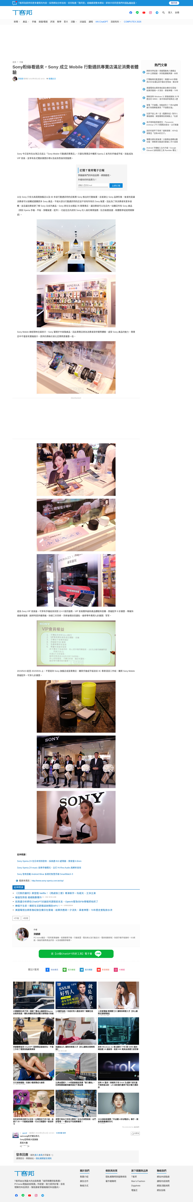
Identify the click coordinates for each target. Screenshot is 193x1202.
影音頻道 (105, 970)
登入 (170, 12)
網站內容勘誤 (163, 1177)
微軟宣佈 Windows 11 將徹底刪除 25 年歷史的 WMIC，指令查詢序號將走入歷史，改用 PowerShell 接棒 (163, 99)
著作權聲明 (111, 1181)
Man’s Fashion (138, 1181)
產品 (25, 22)
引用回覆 (59, 1133)
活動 (73, 22)
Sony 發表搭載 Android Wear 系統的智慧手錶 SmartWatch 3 (45, 874)
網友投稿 (161, 1190)
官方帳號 (71, 970)
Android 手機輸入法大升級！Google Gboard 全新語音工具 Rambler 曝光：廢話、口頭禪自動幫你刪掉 (162, 150)
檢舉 (64, 1133)
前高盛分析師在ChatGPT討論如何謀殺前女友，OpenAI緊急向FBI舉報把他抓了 (56, 901)
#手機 (16, 918)
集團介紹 (84, 1177)
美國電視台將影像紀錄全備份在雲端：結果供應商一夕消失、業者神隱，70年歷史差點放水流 (63, 910)
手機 (34, 22)
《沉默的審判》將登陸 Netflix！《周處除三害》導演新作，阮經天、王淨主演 (55, 893)
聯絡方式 (84, 1186)
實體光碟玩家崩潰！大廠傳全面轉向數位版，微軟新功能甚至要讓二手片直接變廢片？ (162, 141)
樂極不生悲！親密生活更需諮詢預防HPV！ (37, 906)
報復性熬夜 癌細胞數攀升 (28, 897)
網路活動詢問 (163, 1186)
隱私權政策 (130, 3)
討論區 (83, 22)
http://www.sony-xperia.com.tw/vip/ (48, 881)
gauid (24, 1133)
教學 (59, 22)
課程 (91, 22)
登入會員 (39, 1155)
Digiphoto (135, 1186)
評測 (52, 22)
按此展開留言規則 (44, 1158)
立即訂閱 (116, 186)
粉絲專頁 (54, 970)
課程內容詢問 (163, 1181)
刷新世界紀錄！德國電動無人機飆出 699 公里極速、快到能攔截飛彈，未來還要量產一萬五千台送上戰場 (162, 73)
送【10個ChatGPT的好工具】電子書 (71, 953)
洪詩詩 (21, 79)
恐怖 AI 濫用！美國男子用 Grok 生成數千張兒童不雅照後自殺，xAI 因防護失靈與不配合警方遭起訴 (118, 1084)
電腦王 (134, 1190)
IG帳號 (122, 970)
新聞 (16, 22)
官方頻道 (88, 970)
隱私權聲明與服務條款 (116, 1177)
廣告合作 (84, 1181)
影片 (66, 22)
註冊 (177, 12)
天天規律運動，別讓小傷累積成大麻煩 (28, 1082)
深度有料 (115, 22)
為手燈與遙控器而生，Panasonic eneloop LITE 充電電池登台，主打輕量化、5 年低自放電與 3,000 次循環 (162, 124)
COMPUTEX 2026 (132, 22)
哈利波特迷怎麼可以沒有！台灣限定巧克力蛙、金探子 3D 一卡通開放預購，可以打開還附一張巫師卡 (33, 1121)
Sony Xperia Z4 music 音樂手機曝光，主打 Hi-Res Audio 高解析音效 (49, 868)
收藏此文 (52, 79)
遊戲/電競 (43, 22)
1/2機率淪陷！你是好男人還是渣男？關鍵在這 (74, 1011)
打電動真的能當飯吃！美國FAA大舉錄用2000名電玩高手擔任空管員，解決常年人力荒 (162, 81)
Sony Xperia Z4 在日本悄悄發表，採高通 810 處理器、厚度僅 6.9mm (49, 861)
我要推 (135, 1133)
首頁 (14, 62)
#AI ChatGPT (102, 22)
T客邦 (134, 1177)
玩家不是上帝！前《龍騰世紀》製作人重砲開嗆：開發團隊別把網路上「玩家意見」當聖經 (162, 116)
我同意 (174, 3)
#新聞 (25, 918)
